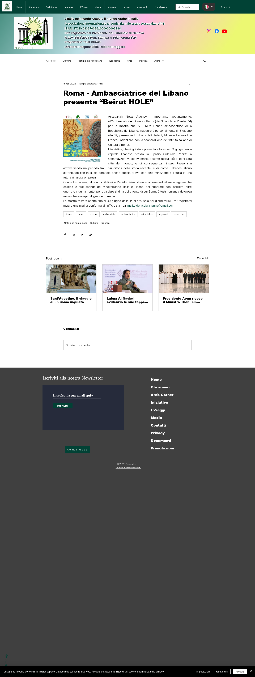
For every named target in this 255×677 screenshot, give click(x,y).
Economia (114, 60)
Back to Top (6, 662)
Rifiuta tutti (222, 671)
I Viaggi (158, 410)
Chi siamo (160, 387)
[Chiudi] (251, 671)
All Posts (51, 60)
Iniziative (159, 402)
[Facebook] (217, 31)
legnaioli (163, 214)
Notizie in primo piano (90, 60)
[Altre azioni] (190, 84)
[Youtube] (224, 31)
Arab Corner (162, 395)
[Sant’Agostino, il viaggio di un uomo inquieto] (71, 279)
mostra (93, 214)
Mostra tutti (203, 258)
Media (156, 418)
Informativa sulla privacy (150, 671)
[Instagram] (209, 31)
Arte (129, 60)
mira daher (147, 214)
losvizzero (178, 214)
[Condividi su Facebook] (65, 234)
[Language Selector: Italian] (208, 7)
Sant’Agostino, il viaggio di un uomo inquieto (71, 300)
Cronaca (105, 223)
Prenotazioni (162, 448)
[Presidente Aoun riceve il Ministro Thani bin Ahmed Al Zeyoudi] (184, 279)
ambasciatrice (128, 214)
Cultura (66, 60)
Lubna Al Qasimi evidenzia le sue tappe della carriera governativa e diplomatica (126, 300)
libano (69, 214)
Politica (143, 60)
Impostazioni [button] (203, 671)
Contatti (158, 425)
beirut (81, 214)
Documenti (161, 440)
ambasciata (109, 214)
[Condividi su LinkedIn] (82, 234)
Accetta (240, 671)
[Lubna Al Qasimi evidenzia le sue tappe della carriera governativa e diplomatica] (128, 279)
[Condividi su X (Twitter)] (73, 234)
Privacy (158, 433)
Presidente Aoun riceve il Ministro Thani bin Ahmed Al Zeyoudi (183, 300)
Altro (157, 60)
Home (156, 379)
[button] (204, 60)
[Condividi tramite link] (90, 234)
